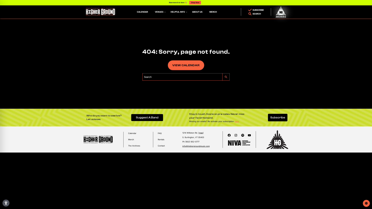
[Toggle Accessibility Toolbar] (6, 203)
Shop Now (195, 3)
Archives (281, 17)
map (201, 133)
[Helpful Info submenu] (186, 11)
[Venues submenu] (165, 11)
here (237, 121)
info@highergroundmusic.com (196, 146)
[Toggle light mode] (366, 203)
